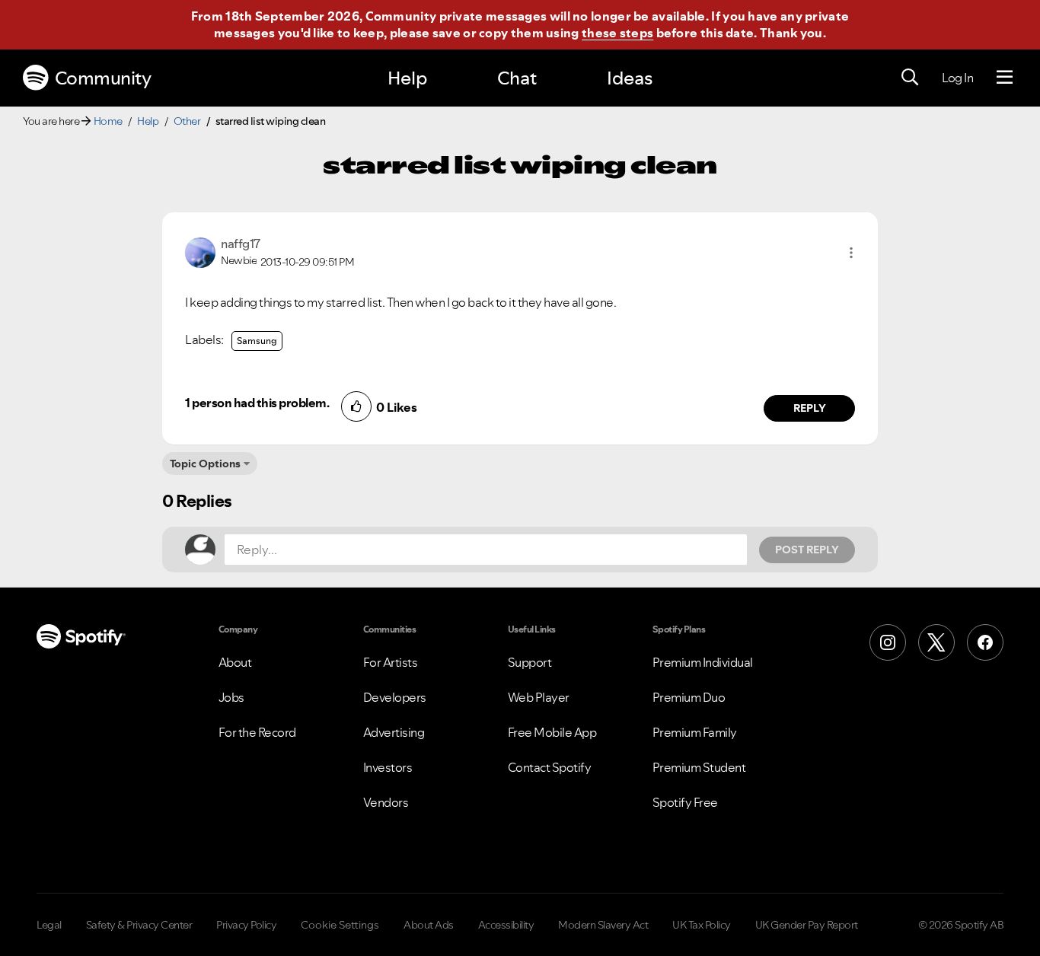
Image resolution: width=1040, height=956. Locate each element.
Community (103, 78)
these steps (617, 32)
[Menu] (1004, 77)
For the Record (257, 732)
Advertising (394, 732)
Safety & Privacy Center (139, 925)
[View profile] (200, 251)
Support (530, 662)
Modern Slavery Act (603, 925)
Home (108, 121)
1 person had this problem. (257, 402)
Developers (394, 697)
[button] (851, 252)
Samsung (257, 340)
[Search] (910, 78)
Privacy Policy (246, 925)
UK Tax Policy (701, 925)
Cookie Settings (340, 925)
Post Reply (807, 549)
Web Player (538, 697)
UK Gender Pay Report (806, 925)
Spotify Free (685, 802)
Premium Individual (702, 662)
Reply (809, 408)
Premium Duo (689, 697)
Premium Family (694, 732)
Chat (517, 78)
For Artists (390, 662)
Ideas (629, 78)
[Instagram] (887, 642)
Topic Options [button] (205, 463)
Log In (957, 77)
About (235, 662)
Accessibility (506, 925)
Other (187, 121)
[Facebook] (985, 642)
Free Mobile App (552, 732)
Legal (49, 925)
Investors (388, 767)
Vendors (386, 802)
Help (407, 78)
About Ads (429, 925)
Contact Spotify (550, 767)
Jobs (231, 697)
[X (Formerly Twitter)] (936, 642)
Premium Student (699, 767)
